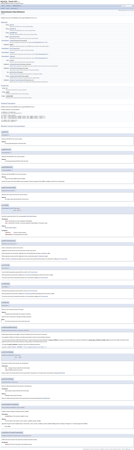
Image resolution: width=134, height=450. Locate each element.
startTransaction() (40, 54)
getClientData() (61, 373)
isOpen (11, 60)
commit (12, 52)
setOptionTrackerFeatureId (17, 80)
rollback (12, 56)
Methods (120, 10)
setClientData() (46, 398)
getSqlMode (13, 32)
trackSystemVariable (15, 76)
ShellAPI (2, 13)
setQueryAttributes (15, 64)
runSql (11, 40)
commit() (43, 253)
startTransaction (14, 48)
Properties (124, 10)
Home (3, 5)
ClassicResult (5, 40)
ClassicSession (14, 8)
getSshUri (12, 28)
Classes (8, 5)
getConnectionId (14, 36)
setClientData (13, 68)
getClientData (13, 72)
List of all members (130, 10)
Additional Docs (17, 5)
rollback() (40, 256)
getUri (11, 24)
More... (36, 18)
